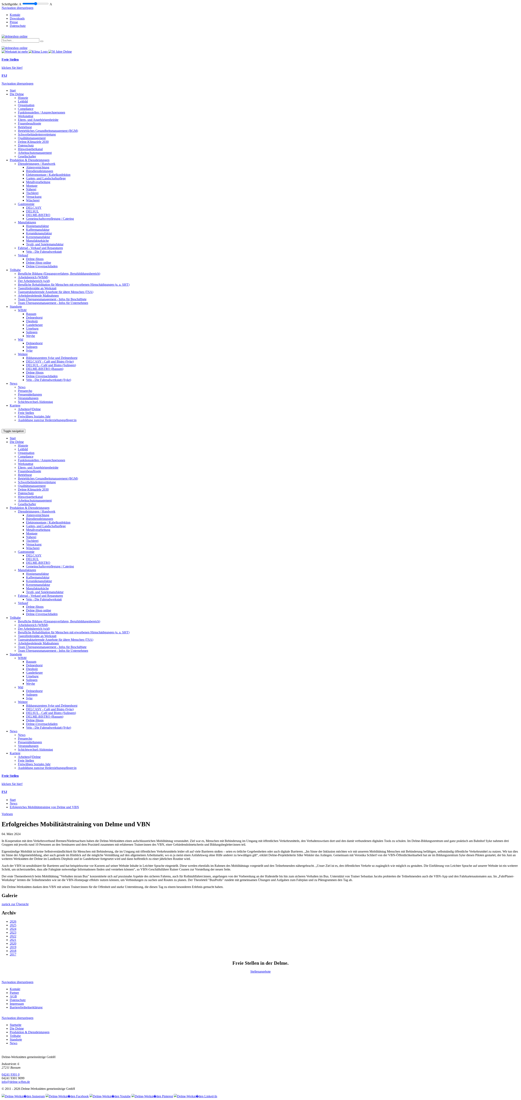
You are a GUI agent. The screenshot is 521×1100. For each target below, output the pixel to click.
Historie (23, 98)
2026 (13, 921)
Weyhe (30, 336)
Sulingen (31, 332)
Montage (31, 185)
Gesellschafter (27, 156)
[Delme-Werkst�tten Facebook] (67, 1096)
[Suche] (41, 41)
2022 (13, 936)
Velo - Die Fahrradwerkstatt (44, 251)
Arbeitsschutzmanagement (35, 152)
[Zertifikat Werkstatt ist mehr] (15, 51)
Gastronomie (26, 204)
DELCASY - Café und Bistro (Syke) (50, 361)
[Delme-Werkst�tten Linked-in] (195, 1096)
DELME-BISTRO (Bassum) (44, 369)
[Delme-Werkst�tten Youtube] (110, 1096)
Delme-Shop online (38, 262)
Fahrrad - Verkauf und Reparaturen (40, 248)
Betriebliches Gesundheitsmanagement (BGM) (48, 130)
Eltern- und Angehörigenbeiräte (38, 119)
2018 (13, 950)
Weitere (23, 354)
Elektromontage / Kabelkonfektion (48, 174)
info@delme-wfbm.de (16, 1082)
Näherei (31, 189)
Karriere (15, 405)
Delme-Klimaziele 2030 (33, 141)
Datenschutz (18, 25)
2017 (13, 954)
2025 (13, 925)
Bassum (31, 314)
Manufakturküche (37, 240)
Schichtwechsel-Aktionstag (35, 401)
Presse (14, 22)
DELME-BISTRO (38, 215)
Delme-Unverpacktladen (42, 266)
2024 (13, 929)
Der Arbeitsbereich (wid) (34, 281)
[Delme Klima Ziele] (38, 51)
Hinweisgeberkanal (30, 149)
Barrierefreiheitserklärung (26, 1007)
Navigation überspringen (17, 8)
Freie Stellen (26, 412)
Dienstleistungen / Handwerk (36, 163)
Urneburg (32, 328)
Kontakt (15, 14)
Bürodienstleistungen (39, 171)
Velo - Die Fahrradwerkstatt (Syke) (48, 380)
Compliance (25, 108)
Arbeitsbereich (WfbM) (33, 277)
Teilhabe (15, 270)
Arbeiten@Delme (29, 409)
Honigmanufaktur (37, 226)
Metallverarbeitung (38, 182)
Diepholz (32, 321)
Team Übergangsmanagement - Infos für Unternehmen (53, 303)
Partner (14, 992)
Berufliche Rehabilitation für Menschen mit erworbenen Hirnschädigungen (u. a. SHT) (73, 284)
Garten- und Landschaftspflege (46, 178)
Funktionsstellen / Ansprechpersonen (41, 112)
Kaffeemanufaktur (37, 229)
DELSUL (32, 211)
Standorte (16, 306)
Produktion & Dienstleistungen (29, 160)
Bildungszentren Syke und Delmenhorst (51, 358)
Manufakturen (27, 222)
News (13, 383)
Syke (29, 350)
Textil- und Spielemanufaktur (44, 244)
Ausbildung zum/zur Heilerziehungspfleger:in (47, 420)
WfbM (22, 310)
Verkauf (23, 255)
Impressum (17, 1003)
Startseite (15, 1025)
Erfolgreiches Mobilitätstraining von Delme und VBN (44, 807)
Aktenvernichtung (37, 167)
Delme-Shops (35, 259)
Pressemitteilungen (30, 394)
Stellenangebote (260, 971)
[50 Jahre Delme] (60, 51)
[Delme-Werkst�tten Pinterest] (152, 1096)
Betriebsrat (25, 127)
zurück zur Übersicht (15, 904)
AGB (13, 996)
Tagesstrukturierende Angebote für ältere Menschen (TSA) (55, 292)
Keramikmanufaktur (39, 233)
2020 (13, 943)
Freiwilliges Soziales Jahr (34, 416)
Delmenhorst (34, 317)
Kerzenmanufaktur (38, 237)
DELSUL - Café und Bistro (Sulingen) (51, 365)
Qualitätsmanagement (32, 138)
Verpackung (34, 196)
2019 (13, 947)
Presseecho (25, 391)
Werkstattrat (25, 116)
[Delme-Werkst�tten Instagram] (23, 1096)
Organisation (26, 105)
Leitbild (23, 101)
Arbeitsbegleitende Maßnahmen (38, 295)
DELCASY (34, 207)
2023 (13, 932)
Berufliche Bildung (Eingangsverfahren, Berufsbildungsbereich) (59, 273)
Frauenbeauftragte (29, 123)
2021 (13, 939)
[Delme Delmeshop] (14, 36)
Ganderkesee (34, 325)
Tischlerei (32, 193)
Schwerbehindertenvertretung (37, 134)
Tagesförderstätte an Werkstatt (37, 288)
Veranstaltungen (28, 398)
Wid (20, 339)
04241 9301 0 (11, 1074)
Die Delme (17, 94)
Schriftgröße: (10, 4)
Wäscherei (32, 200)
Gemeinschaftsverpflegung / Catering (50, 218)
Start (13, 90)
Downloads (17, 18)
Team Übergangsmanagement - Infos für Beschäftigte (52, 299)
